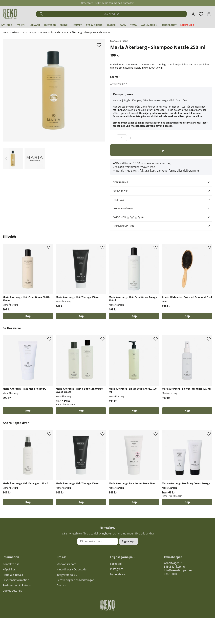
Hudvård (50, 25)
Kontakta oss (11, 564)
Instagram (116, 569)
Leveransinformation (16, 580)
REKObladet (169, 25)
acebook (117, 564)
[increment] (130, 137)
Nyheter (6, 25)
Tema (133, 25)
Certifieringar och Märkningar (75, 580)
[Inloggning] (193, 13)
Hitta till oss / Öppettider (72, 569)
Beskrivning (120, 182)
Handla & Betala (13, 575)
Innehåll (118, 199)
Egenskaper (120, 191)
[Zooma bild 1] (54, 90)
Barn (123, 25)
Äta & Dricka (94, 25)
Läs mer (114, 76)
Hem (5, 32)
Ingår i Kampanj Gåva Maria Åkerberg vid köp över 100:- (155, 100)
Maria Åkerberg (119, 41)
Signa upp (128, 541)
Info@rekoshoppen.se (178, 570)
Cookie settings (12, 590)
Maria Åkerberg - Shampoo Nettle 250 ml (87, 32)
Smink (64, 25)
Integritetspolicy (66, 575)
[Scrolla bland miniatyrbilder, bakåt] (6, 158)
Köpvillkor (9, 569)
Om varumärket (123, 208)
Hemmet (77, 25)
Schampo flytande (50, 32)
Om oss (61, 585)
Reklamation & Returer (17, 585)
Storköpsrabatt (66, 564)
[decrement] (113, 137)
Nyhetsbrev (117, 574)
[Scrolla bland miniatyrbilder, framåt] (101, 158)
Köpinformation (123, 226)
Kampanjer (187, 25)
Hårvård (34, 25)
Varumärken (149, 25)
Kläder (111, 25)
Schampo (30, 32)
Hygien (20, 25)
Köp (81, 410)
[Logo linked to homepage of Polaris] (10, 14)
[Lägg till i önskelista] (99, 45)
